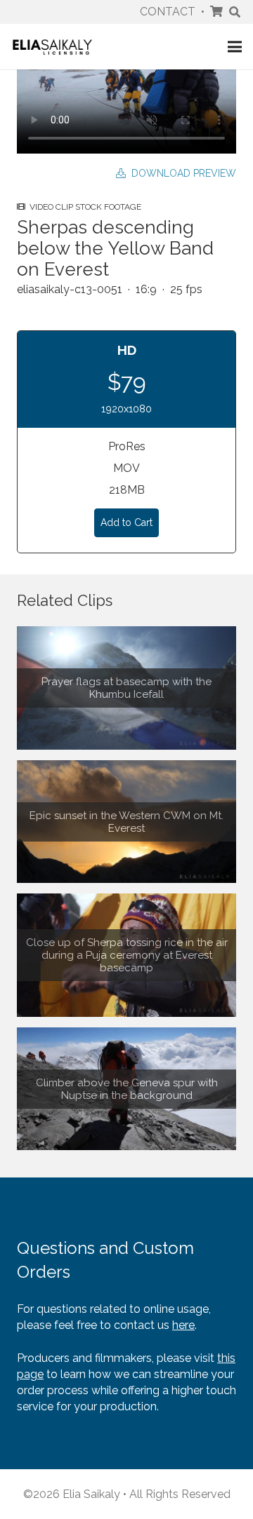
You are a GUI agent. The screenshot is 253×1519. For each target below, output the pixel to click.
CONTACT (167, 11)
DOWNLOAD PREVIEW (181, 173)
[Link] (52, 46)
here (183, 1325)
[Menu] (235, 47)
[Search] (235, 12)
